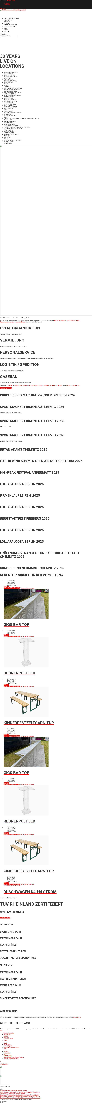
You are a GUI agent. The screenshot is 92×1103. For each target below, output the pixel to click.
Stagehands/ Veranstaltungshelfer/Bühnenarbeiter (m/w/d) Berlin (19, 1095)
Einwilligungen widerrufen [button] (11, 1058)
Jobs (5, 1048)
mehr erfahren (5, 917)
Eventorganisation (9, 1033)
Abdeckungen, (33, 385)
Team (5, 1043)
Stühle (40, 385)
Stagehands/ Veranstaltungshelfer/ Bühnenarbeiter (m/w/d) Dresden (20, 1098)
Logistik (6, 1036)
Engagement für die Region (11, 1047)
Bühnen (46, 385)
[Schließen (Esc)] (6, 1101)
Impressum (7, 1053)
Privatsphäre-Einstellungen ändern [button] (14, 1057)
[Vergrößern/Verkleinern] (0, 1101)
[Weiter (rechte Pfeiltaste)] (2, 1102)
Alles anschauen (5, 388)
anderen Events (20, 322)
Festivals (63, 320)
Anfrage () (7, 5)
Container (52, 385)
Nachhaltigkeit (10, 26)
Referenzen (7, 1044)
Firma (5, 1040)
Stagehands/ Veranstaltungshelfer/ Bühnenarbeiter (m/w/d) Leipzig (20, 1096)
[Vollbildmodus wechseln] (2, 1101)
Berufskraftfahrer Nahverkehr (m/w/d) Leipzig (13, 1090)
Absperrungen (22, 385)
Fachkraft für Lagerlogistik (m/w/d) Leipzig (12, 1093)
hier (1, 1030)
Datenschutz (7, 1055)
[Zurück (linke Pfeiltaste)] (0, 1102)
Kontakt (6, 1051)
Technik (60, 385)
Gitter (16, 385)
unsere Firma (77, 1017)
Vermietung (7, 1034)
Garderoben (76, 385)
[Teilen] (4, 1101)
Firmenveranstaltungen (7, 322)
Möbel (68, 385)
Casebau (6, 1037)
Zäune (10, 385)
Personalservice (8, 1038)
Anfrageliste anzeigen (27, 588)
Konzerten (57, 320)
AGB (5, 1054)
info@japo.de (4, 1064)
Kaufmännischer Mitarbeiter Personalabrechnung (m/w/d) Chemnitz (20, 1092)
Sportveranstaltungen (73, 320)
